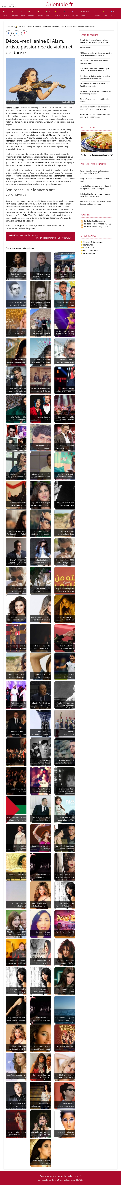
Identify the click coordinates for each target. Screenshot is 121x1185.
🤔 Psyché (105, 14)
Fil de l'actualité (90, 221)
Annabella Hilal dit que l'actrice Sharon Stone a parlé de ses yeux (95, 202)
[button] (4, 5)
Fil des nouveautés (92, 226)
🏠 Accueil (5, 14)
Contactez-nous (48, 1176)
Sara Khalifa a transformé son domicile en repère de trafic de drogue (96, 187)
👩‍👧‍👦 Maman (66, 14)
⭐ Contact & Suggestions (92, 242)
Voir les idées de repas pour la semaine (96, 155)
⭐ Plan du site (87, 247)
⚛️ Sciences (75, 14)
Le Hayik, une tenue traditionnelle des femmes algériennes (95, 92)
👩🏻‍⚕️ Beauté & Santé (85, 14)
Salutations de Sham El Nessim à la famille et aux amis (94, 85)
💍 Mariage (96, 14)
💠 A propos (113, 14)
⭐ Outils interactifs (89, 250)
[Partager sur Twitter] (16, 33)
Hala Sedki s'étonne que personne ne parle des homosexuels (95, 195)
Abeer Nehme (85, 47)
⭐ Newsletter (86, 245)
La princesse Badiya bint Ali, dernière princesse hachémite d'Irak (95, 77)
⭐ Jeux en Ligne (87, 253)
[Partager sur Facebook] (9, 33)
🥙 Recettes (31, 14)
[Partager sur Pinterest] (24, 33)
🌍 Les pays (48, 14)
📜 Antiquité (14, 14)
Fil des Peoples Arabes (93, 223)
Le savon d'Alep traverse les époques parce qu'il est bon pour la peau (95, 108)
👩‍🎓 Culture (57, 14)
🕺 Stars (23, 14)
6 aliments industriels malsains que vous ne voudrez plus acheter (94, 69)
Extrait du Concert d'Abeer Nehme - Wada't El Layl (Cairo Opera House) (94, 41)
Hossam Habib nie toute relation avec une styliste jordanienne (95, 115)
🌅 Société (40, 14)
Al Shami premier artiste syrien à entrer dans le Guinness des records (96, 54)
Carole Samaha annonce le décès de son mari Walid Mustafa (94, 172)
